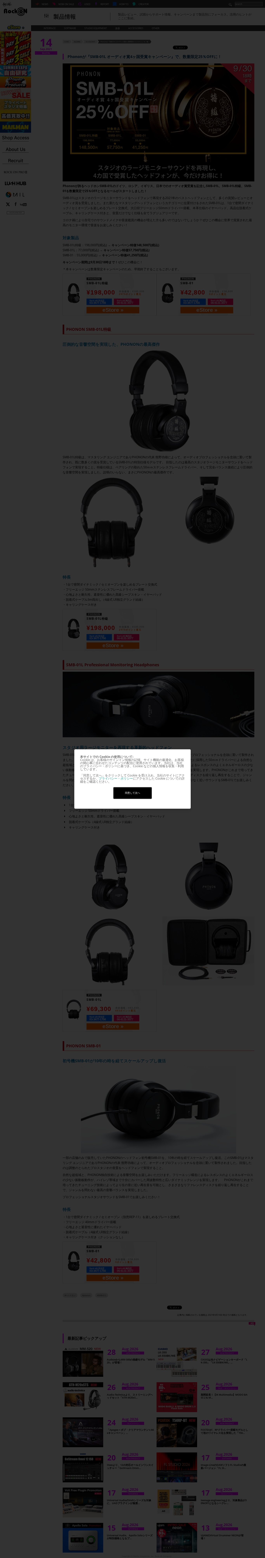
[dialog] (132, 779)
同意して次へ (132, 792)
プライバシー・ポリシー (116, 778)
